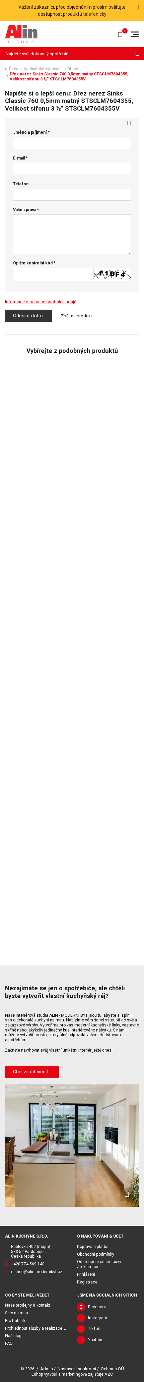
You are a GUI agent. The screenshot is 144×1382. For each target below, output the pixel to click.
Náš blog (13, 1335)
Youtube (95, 1339)
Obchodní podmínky (95, 1254)
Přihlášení (86, 1274)
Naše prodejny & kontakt (27, 1305)
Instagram (97, 1318)
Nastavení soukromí (77, 1368)
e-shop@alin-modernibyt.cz (36, 1271)
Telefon (20, 184)
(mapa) (43, 1246)
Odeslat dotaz (28, 316)
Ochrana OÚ (112, 1368)
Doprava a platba (93, 1246)
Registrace (87, 1282)
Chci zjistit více (29, 1072)
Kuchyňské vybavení (43, 69)
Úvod (13, 69)
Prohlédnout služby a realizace (33, 1328)
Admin (46, 1368)
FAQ (9, 1343)
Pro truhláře (15, 1320)
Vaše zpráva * (26, 209)
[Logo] (21, 34)
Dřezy (72, 69)
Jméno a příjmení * (31, 132)
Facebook (97, 1307)
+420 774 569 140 (28, 1264)
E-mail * (20, 158)
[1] (137, 53)
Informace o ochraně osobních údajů (40, 301)
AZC (108, 1374)
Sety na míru (16, 1313)
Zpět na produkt (76, 315)
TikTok (94, 1328)
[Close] (137, 7)
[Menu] (135, 34)
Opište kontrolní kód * (34, 263)
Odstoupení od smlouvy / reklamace (99, 1264)
